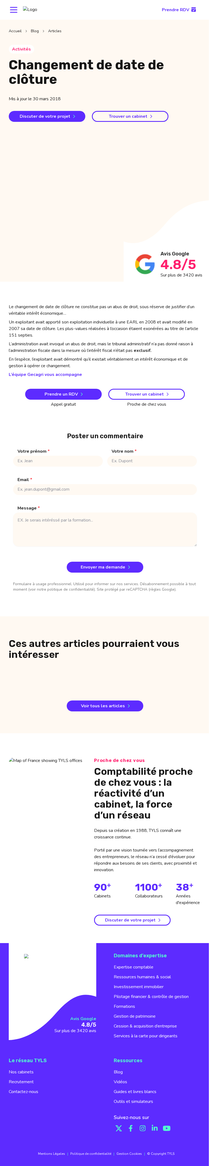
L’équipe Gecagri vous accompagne (45, 375)
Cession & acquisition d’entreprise (145, 1026)
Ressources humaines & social (142, 977)
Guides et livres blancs (135, 1092)
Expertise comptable (133, 967)
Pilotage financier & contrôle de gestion (151, 997)
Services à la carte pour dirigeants (145, 1036)
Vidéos (120, 1082)
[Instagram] (143, 1128)
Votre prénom (34, 451)
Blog (35, 31)
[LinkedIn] (155, 1128)
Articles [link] (55, 31)
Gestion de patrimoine (135, 1016)
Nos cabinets (21, 1072)
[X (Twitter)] (119, 1128)
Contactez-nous (23, 1092)
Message (29, 508)
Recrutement (21, 1082)
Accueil (15, 31)
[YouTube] (167, 1128)
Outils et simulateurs (133, 1102)
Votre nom (124, 451)
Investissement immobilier (139, 987)
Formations (124, 1006)
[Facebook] (131, 1128)
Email (25, 480)
